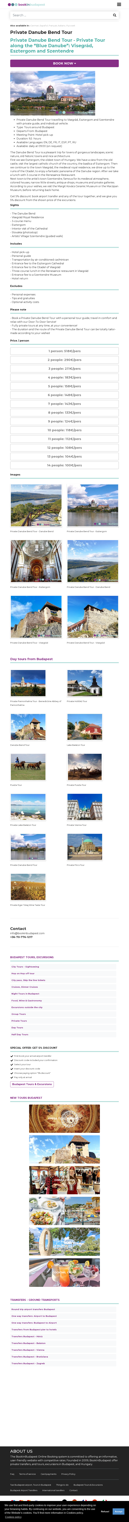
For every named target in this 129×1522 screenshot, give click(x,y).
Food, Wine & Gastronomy (26, 1000)
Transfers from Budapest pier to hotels (34, 1329)
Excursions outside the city (26, 1007)
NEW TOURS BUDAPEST (26, 1097)
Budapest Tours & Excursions (32, 1084)
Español (44, 25)
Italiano (61, 25)
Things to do (62, 1485)
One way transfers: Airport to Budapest (34, 1316)
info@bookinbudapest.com (27, 933)
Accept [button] (118, 1511)
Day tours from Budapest (31, 659)
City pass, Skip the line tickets (28, 980)
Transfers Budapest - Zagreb (28, 1363)
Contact (73, 1490)
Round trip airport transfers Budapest (33, 1309)
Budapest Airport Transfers (23, 1490)
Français (53, 25)
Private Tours (19, 1021)
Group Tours (18, 1014)
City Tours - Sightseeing (25, 967)
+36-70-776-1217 (21, 937)
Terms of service (27, 1474)
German (35, 25)
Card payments (48, 1474)
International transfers (53, 1490)
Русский (70, 25)
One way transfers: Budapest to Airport (34, 1323)
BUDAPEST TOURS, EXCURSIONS (32, 957)
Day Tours (17, 1027)
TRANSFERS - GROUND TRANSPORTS (35, 1299)
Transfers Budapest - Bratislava (29, 1357)
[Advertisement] (64, 1406)
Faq (12, 1474)
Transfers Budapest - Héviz (27, 1336)
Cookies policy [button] (13, 1517)
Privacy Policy (68, 1474)
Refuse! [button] (105, 1511)
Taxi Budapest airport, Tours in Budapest (30, 1485)
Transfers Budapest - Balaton (28, 1343)
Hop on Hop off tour (22, 973)
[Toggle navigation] (119, 4)
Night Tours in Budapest (25, 994)
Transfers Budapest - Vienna (27, 1350)
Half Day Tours (19, 1034)
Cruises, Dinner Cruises (24, 987)
